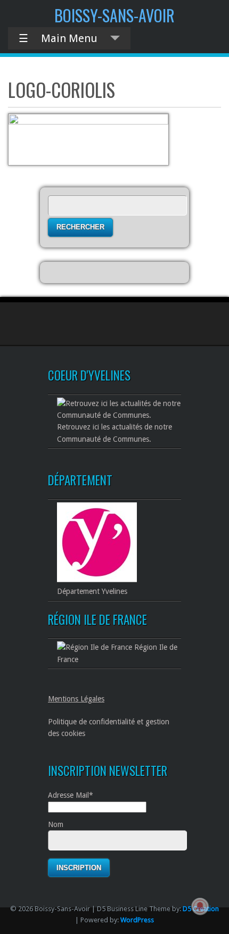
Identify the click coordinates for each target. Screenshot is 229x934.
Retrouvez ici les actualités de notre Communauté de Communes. (114, 433)
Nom (55, 824)
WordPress (137, 920)
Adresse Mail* (70, 795)
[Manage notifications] (200, 906)
